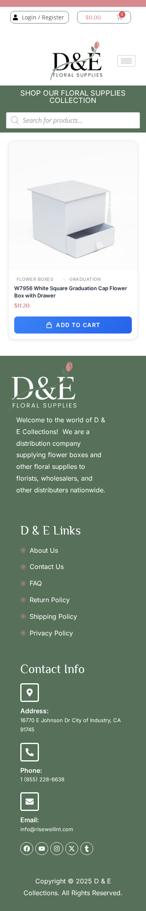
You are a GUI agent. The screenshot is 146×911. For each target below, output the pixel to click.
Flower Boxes (35, 279)
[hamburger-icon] (126, 61)
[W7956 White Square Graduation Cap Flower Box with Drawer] (73, 204)
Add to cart (78, 324)
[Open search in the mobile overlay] (73, 120)
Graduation (84, 279)
